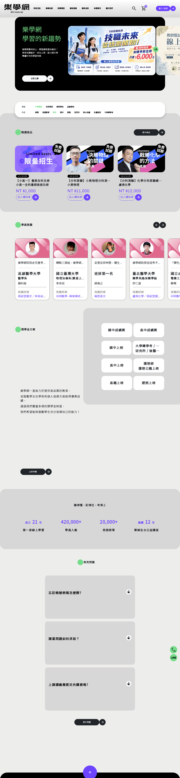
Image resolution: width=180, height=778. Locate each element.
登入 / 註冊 (163, 8)
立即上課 (34, 78)
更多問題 (87, 722)
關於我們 (109, 8)
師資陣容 (61, 8)
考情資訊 (97, 8)
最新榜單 (73, 8)
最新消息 (85, 8)
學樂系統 (49, 8)
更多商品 (146, 132)
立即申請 (33, 472)
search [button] (134, 8)
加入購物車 (24, 197)
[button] (16, 8)
